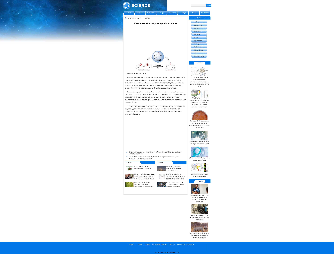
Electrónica (205, 13)
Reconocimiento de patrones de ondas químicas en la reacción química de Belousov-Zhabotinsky (199, 124)
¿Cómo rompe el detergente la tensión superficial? (199, 159)
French (131, 244)
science (130, 18)
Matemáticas (198, 50)
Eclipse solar (198, 47)
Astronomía (150, 13)
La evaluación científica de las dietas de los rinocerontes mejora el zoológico (199, 235)
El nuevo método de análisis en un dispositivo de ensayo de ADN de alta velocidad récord (144, 176)
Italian (140, 244)
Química (139, 13)
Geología (197, 44)
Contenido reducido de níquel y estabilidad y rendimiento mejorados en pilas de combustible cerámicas (199, 103)
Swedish (164, 244)
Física (194, 13)
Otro (195, 53)
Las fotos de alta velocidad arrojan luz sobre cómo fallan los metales (199, 217)
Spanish (147, 244)
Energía (161, 13)
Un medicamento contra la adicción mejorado (199, 175)
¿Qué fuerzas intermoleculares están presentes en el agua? (199, 143)
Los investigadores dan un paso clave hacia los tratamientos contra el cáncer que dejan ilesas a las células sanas (199, 82)
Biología (183, 13)
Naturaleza (172, 13)
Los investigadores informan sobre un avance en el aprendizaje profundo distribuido (199, 198)
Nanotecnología (199, 56)
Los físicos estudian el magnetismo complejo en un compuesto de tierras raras (175, 176)
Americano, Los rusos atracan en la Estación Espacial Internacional (173, 169)
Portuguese (155, 244)
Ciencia (137, 18)
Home (129, 13)
